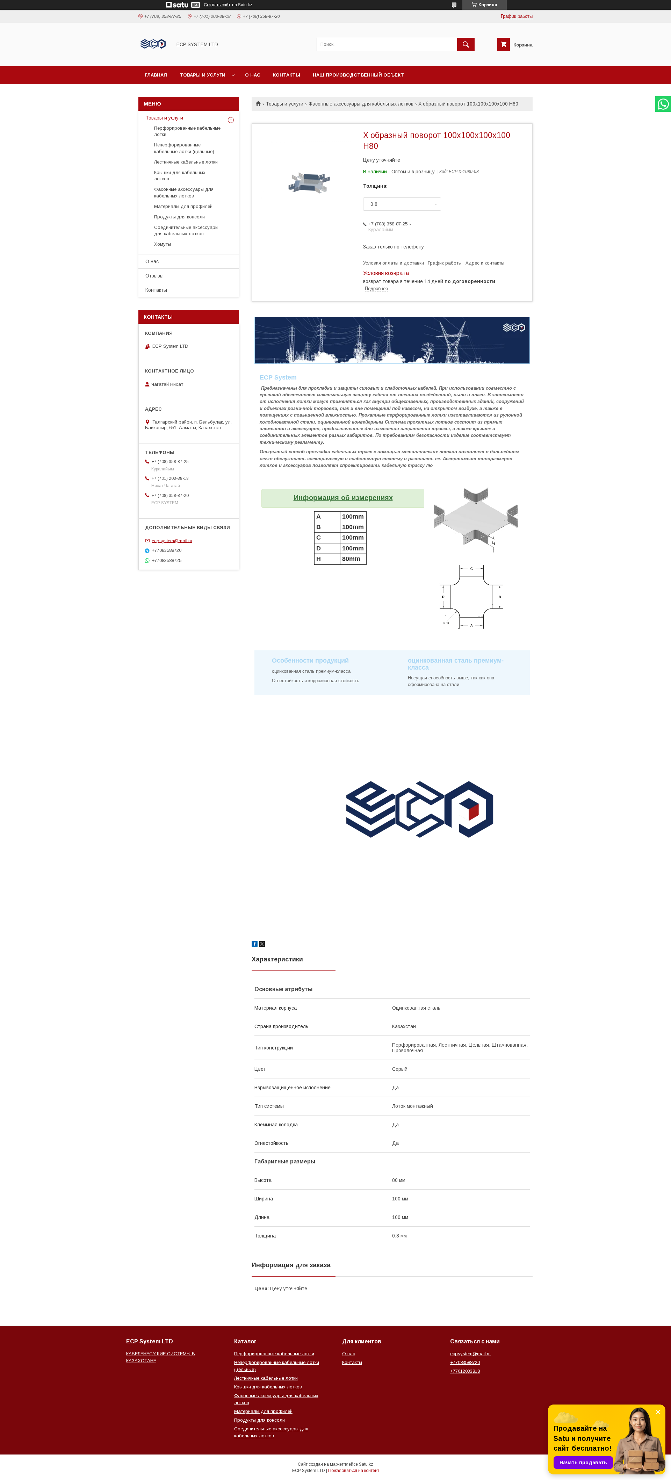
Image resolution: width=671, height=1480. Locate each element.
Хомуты (162, 244)
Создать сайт (217, 4)
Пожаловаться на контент (353, 1470)
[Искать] (466, 44)
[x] (262, 945)
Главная (156, 75)
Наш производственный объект (358, 75)
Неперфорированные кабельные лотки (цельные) (184, 148)
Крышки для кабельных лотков (179, 175)
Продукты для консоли (179, 216)
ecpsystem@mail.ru (172, 540)
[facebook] (255, 945)
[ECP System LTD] (153, 57)
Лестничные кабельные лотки (186, 162)
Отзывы (154, 276)
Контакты (286, 75)
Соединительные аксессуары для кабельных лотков (186, 230)
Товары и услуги (202, 75)
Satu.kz (366, 1464)
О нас (252, 75)
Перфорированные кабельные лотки (187, 131)
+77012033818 (465, 1371)
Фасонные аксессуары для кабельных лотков (361, 104)
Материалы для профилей (183, 206)
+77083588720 (465, 1362)
